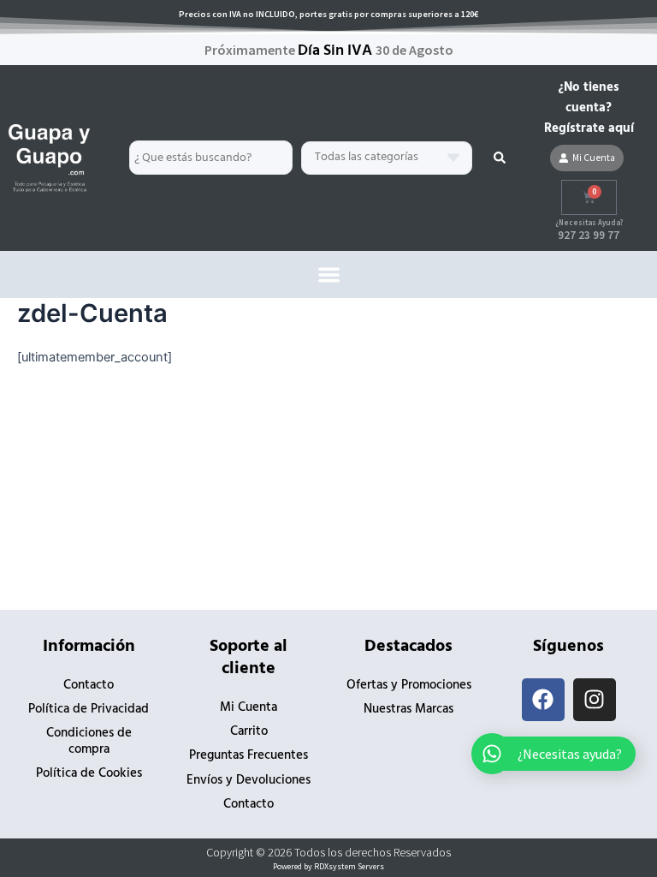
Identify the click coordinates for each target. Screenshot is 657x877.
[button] (328, 274)
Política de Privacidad (88, 709)
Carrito (249, 732)
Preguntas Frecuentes (248, 756)
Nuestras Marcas (408, 709)
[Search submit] (499, 157)
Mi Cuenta (248, 708)
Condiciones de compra (89, 741)
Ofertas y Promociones (408, 685)
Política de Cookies (89, 774)
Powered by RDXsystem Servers (328, 866)
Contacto (88, 685)
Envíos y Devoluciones (248, 780)
